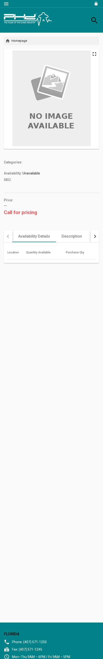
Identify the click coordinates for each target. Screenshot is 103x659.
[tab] (34, 236)
